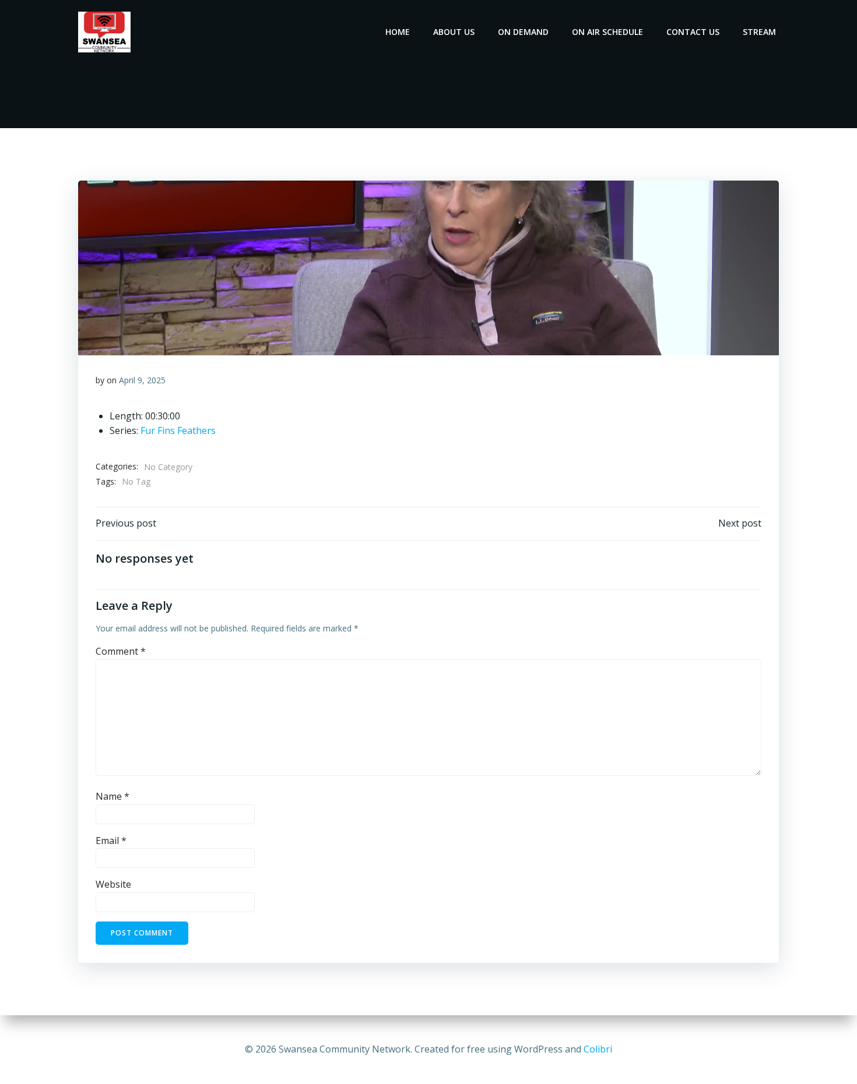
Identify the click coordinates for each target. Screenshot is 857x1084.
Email (111, 840)
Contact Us (692, 31)
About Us (454, 31)
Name (112, 796)
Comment (121, 651)
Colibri (598, 1049)
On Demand (523, 31)
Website (113, 884)
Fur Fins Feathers (178, 430)
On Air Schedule (607, 31)
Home (397, 31)
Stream (759, 31)
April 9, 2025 (142, 380)
